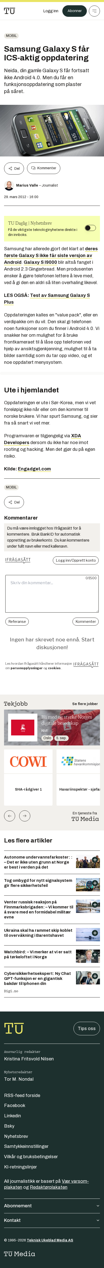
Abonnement (18, 1205)
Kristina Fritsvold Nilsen (29, 1058)
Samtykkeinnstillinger (26, 1146)
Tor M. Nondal (19, 1079)
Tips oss (87, 1028)
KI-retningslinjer (20, 1166)
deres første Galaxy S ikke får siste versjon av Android (51, 255)
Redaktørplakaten (48, 1187)
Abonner (75, 11)
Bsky (9, 1126)
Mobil (11, 36)
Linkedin (12, 1115)
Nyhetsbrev (16, 1136)
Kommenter (46, 168)
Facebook (14, 1105)
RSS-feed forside (22, 1095)
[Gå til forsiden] (9, 11)
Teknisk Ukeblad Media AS (50, 1240)
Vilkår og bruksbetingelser (31, 1156)
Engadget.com (34, 468)
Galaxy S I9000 (40, 262)
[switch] (90, 228)
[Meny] (94, 11)
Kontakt (12, 1220)
